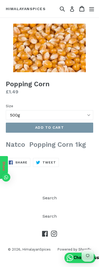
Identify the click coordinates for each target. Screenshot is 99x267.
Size (9, 106)
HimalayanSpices (26, 9)
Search (50, 197)
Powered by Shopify (74, 249)
